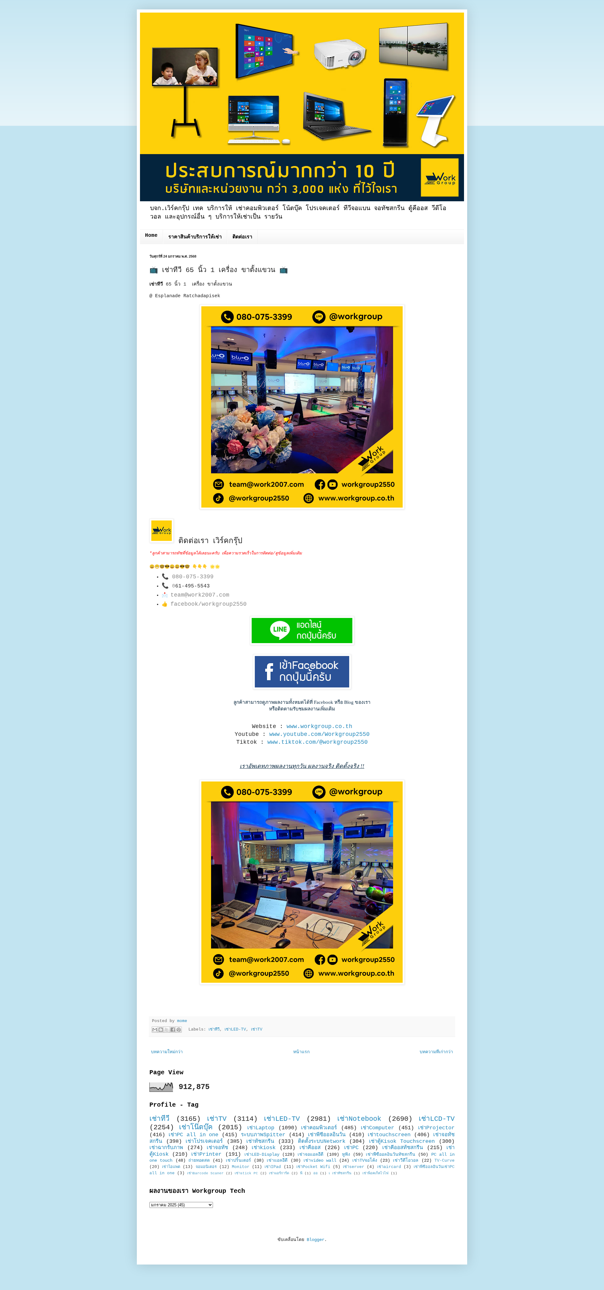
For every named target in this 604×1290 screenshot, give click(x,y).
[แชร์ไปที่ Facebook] (173, 1029)
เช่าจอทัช (217, 1148)
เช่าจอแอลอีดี (310, 1154)
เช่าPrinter (206, 1154)
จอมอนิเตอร (206, 1167)
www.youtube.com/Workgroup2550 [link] (319, 734)
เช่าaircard (389, 1167)
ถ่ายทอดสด (199, 1160)
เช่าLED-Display (261, 1154)
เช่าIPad (273, 1167)
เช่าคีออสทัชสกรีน (402, 1148)
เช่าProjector (436, 1128)
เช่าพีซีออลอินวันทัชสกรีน (390, 1154)
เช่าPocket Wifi (313, 1167)
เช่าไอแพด (171, 1167)
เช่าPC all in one (194, 1135)
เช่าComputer (377, 1128)
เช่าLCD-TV (437, 1119)
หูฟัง (346, 1154)
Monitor (240, 1167)
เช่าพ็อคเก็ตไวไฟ (375, 1173)
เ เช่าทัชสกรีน (340, 1173)
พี (301, 1173)
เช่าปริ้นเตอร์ (238, 1160)
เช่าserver (353, 1167)
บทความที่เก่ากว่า (436, 1051)
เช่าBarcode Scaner (205, 1173)
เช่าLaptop (260, 1128)
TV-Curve (444, 1161)
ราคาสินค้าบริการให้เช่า (195, 237)
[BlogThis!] (161, 1029)
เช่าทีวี (214, 1029)
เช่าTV (256, 1029)
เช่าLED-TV (235, 1029)
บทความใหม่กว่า (167, 1051)
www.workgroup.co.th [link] (319, 726)
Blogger (315, 1239)
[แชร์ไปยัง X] (167, 1029)
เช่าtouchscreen (389, 1135)
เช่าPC (351, 1148)
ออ (315, 1173)
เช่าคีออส (310, 1148)
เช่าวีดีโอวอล (405, 1160)
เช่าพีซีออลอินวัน (326, 1135)
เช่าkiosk (264, 1148)
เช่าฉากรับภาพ (166, 1148)
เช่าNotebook (359, 1119)
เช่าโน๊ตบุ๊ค (196, 1127)
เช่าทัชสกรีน (260, 1141)
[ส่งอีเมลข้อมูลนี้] (155, 1029)
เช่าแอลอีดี (277, 1160)
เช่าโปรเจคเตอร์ (204, 1141)
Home (151, 235)
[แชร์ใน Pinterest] (179, 1029)
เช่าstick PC (246, 1173)
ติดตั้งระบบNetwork (321, 1141)
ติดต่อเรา (242, 237)
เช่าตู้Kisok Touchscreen (402, 1141)
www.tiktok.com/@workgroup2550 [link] (317, 742)
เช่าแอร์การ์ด (279, 1173)
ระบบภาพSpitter (263, 1135)
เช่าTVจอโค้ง (364, 1160)
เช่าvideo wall (320, 1160)
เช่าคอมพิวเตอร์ (319, 1128)
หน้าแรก (301, 1051)
